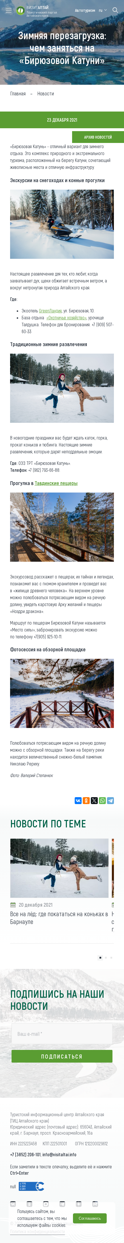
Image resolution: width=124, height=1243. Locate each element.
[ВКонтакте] (78, 800)
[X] (94, 800)
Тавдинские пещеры (56, 483)
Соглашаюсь (90, 1218)
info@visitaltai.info (59, 1154)
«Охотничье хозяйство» (66, 317)
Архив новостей (98, 137)
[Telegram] (110, 800)
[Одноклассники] (86, 800)
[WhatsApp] (102, 800)
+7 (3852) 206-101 (25, 1154)
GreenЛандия (50, 310)
